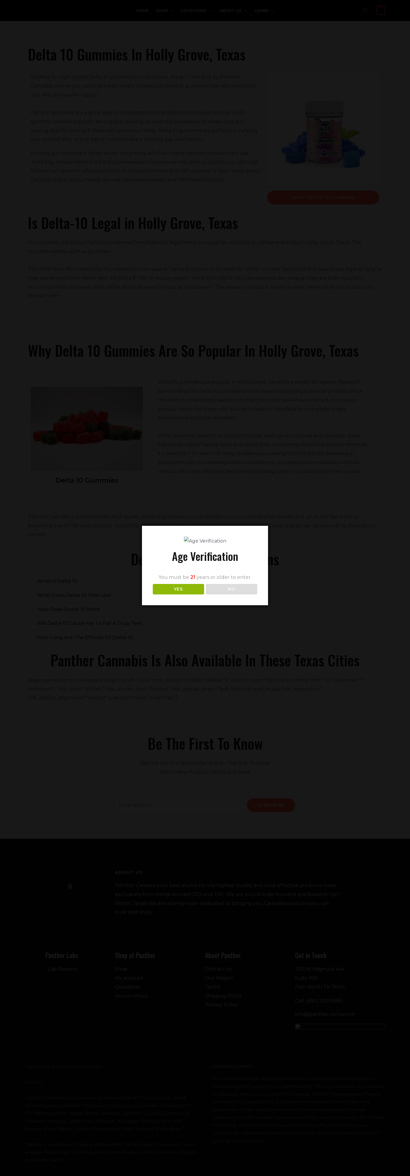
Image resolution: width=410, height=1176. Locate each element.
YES (178, 589)
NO (231, 589)
